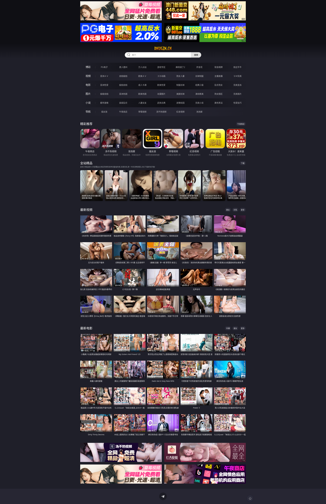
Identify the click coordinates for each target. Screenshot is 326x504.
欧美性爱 (161, 85)
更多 (242, 210)
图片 (88, 94)
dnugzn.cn (163, 48)
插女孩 (104, 111)
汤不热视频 (161, 111)
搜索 (196, 55)
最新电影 (86, 328)
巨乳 (235, 210)
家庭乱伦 (123, 102)
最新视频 (86, 210)
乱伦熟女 (218, 85)
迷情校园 (180, 102)
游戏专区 (161, 67)
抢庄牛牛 (237, 67)
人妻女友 (142, 102)
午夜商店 (123, 111)
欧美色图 (142, 93)
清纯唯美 (199, 93)
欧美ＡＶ (142, 76)
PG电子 (104, 67)
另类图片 (237, 93)
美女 (228, 210)
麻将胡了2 (180, 67)
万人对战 (142, 67)
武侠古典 (161, 102)
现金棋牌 (218, 67)
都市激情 (104, 102)
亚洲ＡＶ (104, 76)
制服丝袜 (180, 85)
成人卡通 (142, 85)
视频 (88, 76)
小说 (88, 102)
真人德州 (123, 67)
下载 (242, 163)
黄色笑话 (218, 102)
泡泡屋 (199, 111)
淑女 (235, 328)
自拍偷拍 (123, 76)
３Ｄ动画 (161, 76)
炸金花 (199, 67)
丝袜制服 (199, 76)
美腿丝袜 (180, 93)
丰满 (228, 328)
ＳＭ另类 (237, 76)
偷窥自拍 (104, 93)
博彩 (88, 67)
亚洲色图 (123, 93)
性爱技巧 (237, 102)
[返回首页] (250, 498)
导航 (88, 111)
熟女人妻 (180, 76)
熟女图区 (218, 93)
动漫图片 (161, 93)
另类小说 (199, 102)
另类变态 (237, 85)
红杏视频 (180, 111)
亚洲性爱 (104, 85)
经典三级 (199, 85)
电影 (88, 85)
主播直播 (218, 76)
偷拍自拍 (123, 85)
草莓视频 (142, 111)
